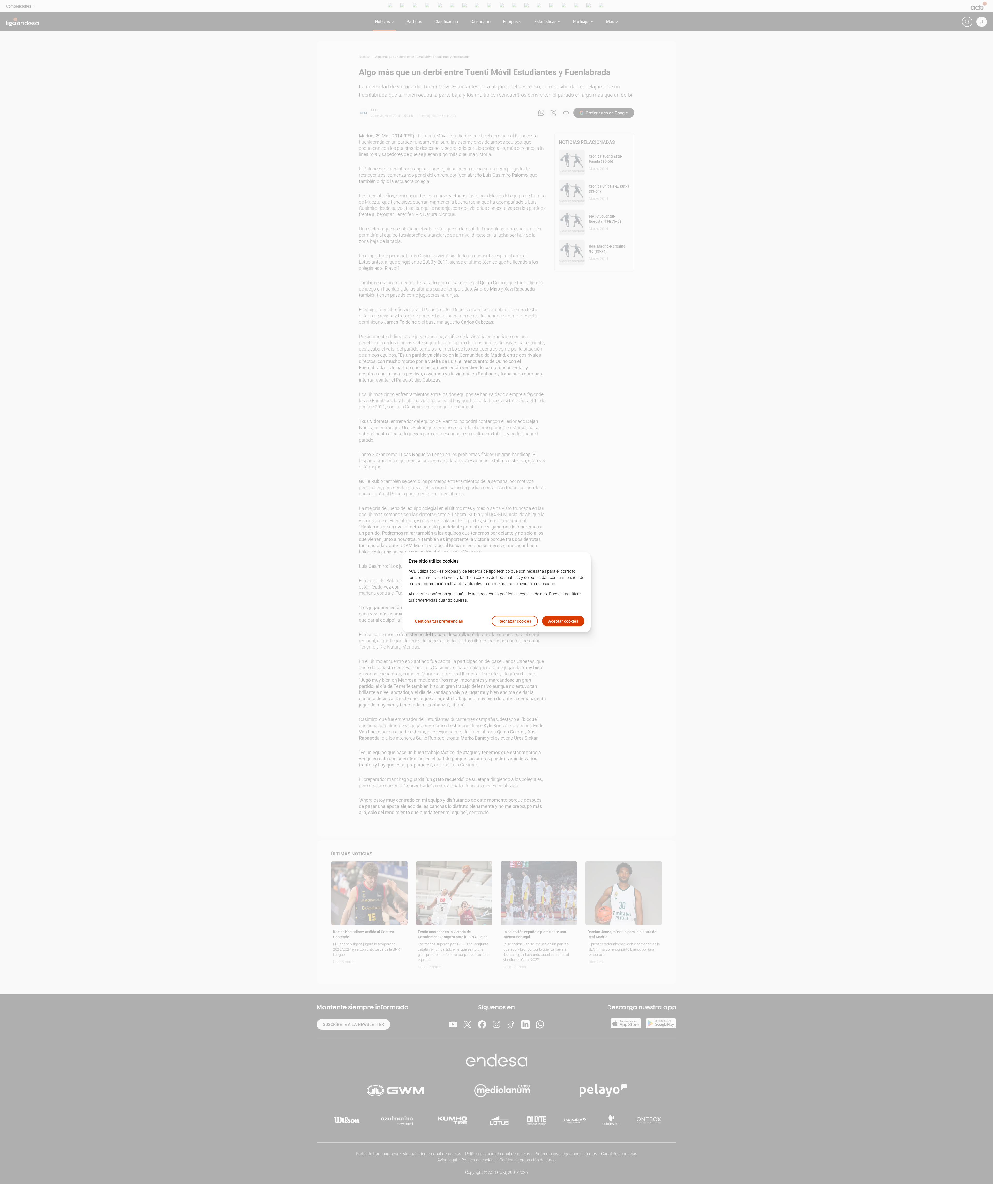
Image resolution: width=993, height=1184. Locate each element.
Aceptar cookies (563, 621)
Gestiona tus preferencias (439, 621)
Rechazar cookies (514, 621)
